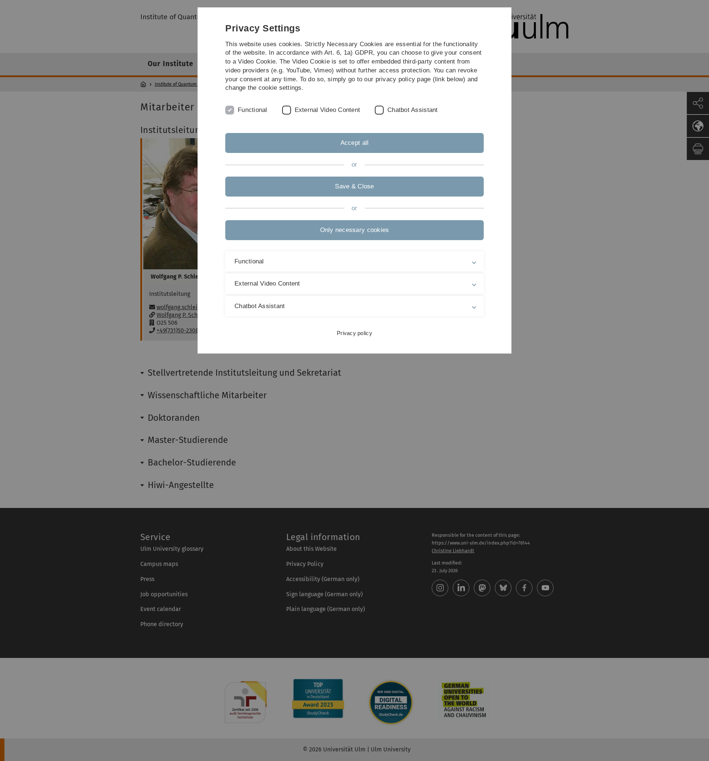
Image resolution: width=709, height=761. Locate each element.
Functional (252, 109)
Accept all (354, 142)
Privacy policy (354, 333)
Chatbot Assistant (412, 109)
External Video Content (327, 109)
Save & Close (354, 186)
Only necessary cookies (354, 229)
